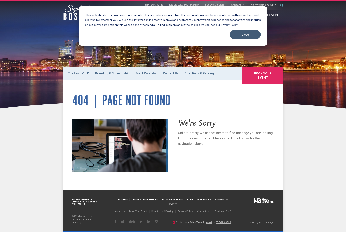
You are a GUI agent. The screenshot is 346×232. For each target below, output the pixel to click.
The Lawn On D (154, 5)
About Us (120, 211)
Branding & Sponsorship (184, 5)
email (209, 222)
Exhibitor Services (199, 199)
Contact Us (237, 5)
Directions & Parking (263, 5)
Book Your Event (262, 75)
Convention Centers (145, 199)
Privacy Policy (185, 211)
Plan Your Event (172, 199)
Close (245, 34)
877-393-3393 (223, 222)
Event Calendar (215, 5)
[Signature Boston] (79, 13)
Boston (123, 199)
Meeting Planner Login (262, 222)
